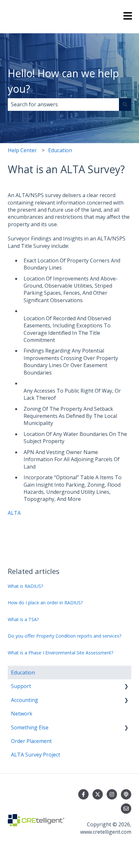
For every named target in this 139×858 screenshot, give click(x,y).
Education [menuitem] (23, 672)
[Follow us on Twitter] (97, 794)
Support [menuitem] (21, 686)
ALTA (14, 512)
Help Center (22, 150)
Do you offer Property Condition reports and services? (64, 636)
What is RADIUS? (25, 586)
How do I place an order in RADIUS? (45, 602)
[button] (126, 686)
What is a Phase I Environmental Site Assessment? (60, 653)
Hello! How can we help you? (63, 81)
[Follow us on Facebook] (83, 794)
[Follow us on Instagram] (112, 794)
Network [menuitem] (21, 713)
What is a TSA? (23, 619)
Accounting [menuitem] (24, 700)
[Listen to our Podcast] (126, 794)
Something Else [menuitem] (29, 727)
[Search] (125, 104)
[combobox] (63, 104)
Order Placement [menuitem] (31, 741)
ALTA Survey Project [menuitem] (35, 754)
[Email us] (126, 808)
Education (60, 150)
